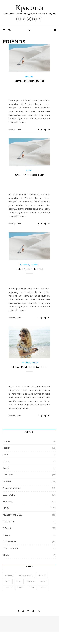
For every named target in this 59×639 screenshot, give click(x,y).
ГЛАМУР (7, 481)
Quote (8, 587)
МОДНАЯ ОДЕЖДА (13, 514)
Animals (9, 575)
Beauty (42, 575)
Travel (35, 264)
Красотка (29, 8)
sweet (20, 587)
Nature (29, 76)
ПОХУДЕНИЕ (9, 541)
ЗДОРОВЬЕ (9, 494)
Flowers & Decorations (29, 367)
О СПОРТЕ (8, 521)
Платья (6, 534)
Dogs (8, 581)
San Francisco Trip (29, 175)
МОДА (6, 508)
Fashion (24, 264)
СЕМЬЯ (6, 554)
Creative (25, 362)
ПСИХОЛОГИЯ (10, 548)
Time (31, 587)
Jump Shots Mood (29, 269)
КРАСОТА (8, 501)
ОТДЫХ (7, 528)
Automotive (26, 575)
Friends (31, 581)
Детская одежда (11, 487)
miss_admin (16, 129)
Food (29, 170)
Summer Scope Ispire (29, 81)
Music (44, 581)
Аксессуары (9, 474)
